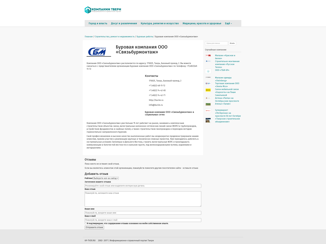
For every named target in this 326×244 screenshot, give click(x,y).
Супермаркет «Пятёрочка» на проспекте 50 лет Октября (228, 113)
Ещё (228, 23)
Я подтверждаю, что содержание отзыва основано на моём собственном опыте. (127, 223)
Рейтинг (89, 178)
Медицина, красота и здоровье (202, 23)
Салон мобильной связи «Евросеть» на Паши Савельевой (227, 92)
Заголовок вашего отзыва (98, 182)
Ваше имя (89, 209)
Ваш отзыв (90, 189)
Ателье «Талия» (222, 104)
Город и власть (98, 23)
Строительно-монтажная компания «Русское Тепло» (227, 64)
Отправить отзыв (94, 227)
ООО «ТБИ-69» (222, 70)
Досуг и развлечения (124, 23)
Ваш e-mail (90, 216)
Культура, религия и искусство (160, 23)
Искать (232, 43)
